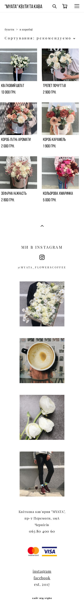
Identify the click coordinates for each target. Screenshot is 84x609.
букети (9, 29)
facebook (42, 577)
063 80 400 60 (42, 531)
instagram (42, 571)
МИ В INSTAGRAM (42, 247)
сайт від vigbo (42, 598)
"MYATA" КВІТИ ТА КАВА (23, 6)
